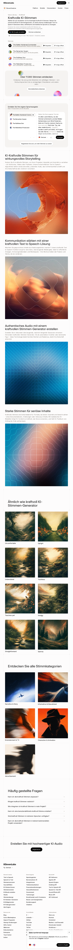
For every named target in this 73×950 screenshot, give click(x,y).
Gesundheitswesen (32, 890)
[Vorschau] (33, 115)
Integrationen (30, 882)
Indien (6, 937)
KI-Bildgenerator (9, 902)
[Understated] (20, 564)
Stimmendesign (8, 897)
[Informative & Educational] (52, 689)
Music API (52, 894)
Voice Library (12, 14)
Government (30, 892)
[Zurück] (30, 137)
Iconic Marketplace (10, 917)
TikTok (28, 927)
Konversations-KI (31, 880)
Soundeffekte (8, 885)
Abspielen (48, 45)
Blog (5, 915)
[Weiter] (33, 137)
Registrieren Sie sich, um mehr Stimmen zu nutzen (36, 144)
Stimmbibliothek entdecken (36, 89)
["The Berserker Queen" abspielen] (36, 52)
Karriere (51, 917)
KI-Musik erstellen (9, 892)
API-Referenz (53, 877)
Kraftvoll (22, 14)
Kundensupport (31, 902)
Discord (28, 925)
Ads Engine (7, 907)
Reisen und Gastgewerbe (34, 899)
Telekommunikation (32, 885)
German (8, 867)
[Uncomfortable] (20, 528)
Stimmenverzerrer (9, 882)
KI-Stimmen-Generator (11, 899)
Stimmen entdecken (34, 32)
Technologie (30, 894)
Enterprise (7, 932)
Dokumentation (8, 930)
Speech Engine (53, 882)
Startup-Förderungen (10, 922)
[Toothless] (52, 564)
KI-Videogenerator (9, 904)
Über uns (52, 915)
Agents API (52, 880)
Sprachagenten (31, 877)
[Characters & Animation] (52, 725)
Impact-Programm (9, 920)
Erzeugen (60, 137)
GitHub (28, 920)
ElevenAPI (51, 874)
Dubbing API (53, 885)
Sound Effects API (54, 892)
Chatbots (29, 904)
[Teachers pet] (20, 600)
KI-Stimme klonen (9, 887)
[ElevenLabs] (8, 2)
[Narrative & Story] (20, 689)
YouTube (29, 922)
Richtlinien (52, 927)
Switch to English (63, 945)
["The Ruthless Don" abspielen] (36, 58)
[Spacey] (52, 636)
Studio (6, 894)
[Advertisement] (20, 761)
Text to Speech (8, 877)
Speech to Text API (55, 890)
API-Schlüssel (53, 897)
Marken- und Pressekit (56, 922)
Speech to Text (8, 880)
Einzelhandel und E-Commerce (36, 897)
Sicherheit (52, 920)
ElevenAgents (30, 874)
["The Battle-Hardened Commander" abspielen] (36, 45)
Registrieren (61, 3)
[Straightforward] (20, 636)
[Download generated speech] (51, 137)
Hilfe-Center (7, 925)
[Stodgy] (52, 600)
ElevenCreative (8, 874)
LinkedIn (29, 917)
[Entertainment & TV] (20, 725)
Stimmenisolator (9, 890)
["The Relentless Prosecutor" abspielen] (36, 65)
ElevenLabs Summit (55, 925)
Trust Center (7, 935)
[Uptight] (52, 528)
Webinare (7, 927)
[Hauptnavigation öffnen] (68, 2)
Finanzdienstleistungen (33, 887)
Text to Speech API (55, 887)
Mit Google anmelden (18, 32)
